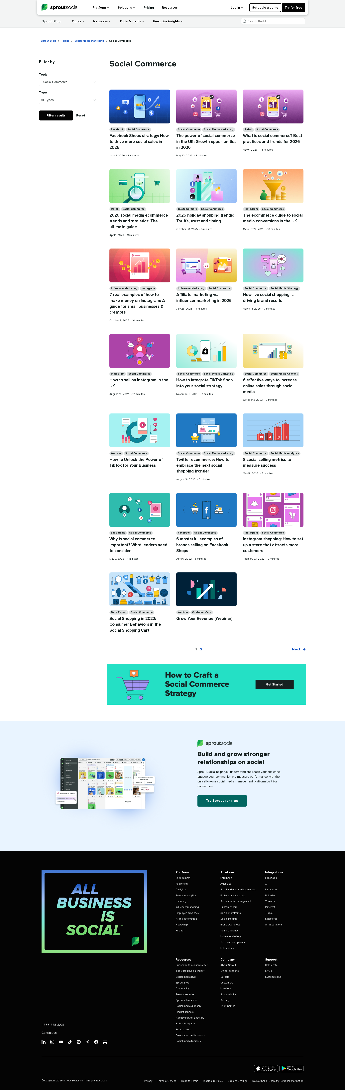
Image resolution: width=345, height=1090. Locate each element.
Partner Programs (185, 1023)
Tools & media (130, 21)
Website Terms (189, 1081)
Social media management (235, 901)
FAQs (268, 971)
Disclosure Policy (213, 1081)
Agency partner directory (190, 1018)
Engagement (183, 878)
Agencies (225, 884)
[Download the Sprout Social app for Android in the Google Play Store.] (291, 1068)
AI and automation (186, 919)
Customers (226, 982)
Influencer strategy (230, 936)
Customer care (228, 907)
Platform (99, 7)
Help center (271, 965)
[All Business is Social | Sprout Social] (94, 911)
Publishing (182, 884)
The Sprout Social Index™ (190, 971)
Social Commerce (138, 129)
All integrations (274, 924)
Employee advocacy (187, 913)
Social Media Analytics (285, 453)
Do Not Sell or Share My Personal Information (277, 1081)
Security (225, 1000)
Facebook (117, 129)
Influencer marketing (187, 907)
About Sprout (228, 965)
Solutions (125, 7)
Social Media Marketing (89, 41)
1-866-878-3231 (53, 1024)
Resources (170, 7)
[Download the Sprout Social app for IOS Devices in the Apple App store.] (266, 1068)
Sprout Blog (51, 21)
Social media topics (187, 1041)
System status (273, 977)
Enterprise (226, 878)
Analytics (181, 889)
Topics (76, 21)
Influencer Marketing (124, 288)
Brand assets (183, 1029)
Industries (226, 948)
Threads (270, 901)
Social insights (228, 919)
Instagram (251, 209)
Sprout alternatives (186, 1000)
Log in (235, 7)
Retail (248, 129)
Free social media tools (189, 1035)
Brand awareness (230, 924)
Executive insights (166, 21)
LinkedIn (270, 895)
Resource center (185, 994)
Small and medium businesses (238, 889)
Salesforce (271, 919)
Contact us (49, 1032)
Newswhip (182, 924)
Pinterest (270, 907)
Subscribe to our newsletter (191, 965)
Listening (181, 901)
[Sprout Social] (60, 7)
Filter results (56, 115)
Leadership (118, 533)
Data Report (119, 612)
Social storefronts (230, 913)
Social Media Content (284, 374)
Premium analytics (186, 895)
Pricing (149, 7)
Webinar (116, 453)
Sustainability (228, 994)
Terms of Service (166, 1081)
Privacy (148, 1081)
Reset (80, 115)
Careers (224, 977)
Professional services (232, 895)
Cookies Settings (238, 1081)
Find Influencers (185, 1012)
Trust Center (227, 1006)
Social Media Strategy (284, 288)
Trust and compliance (233, 942)
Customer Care (187, 209)
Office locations (229, 971)
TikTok (269, 913)
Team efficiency (229, 930)
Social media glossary (188, 1006)
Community (182, 988)
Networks (100, 21)
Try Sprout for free (222, 801)
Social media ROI (186, 977)
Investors (225, 988)
